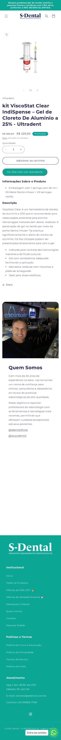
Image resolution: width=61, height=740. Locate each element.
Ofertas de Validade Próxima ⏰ (24, 597)
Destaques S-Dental (18, 604)
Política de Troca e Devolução (23, 645)
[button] (6, 16)
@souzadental (17, 435)
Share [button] (9, 284)
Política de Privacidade (19, 652)
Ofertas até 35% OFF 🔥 (20, 590)
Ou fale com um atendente (25, 171)
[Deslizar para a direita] (37, 90)
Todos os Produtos (17, 582)
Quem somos (14, 611)
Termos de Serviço (17, 659)
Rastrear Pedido (15, 625)
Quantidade (8, 143)
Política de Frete (16, 666)
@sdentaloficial (18, 429)
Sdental (15, 728)
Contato (11, 618)
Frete (4, 138)
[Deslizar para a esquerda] (23, 90)
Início (9, 575)
